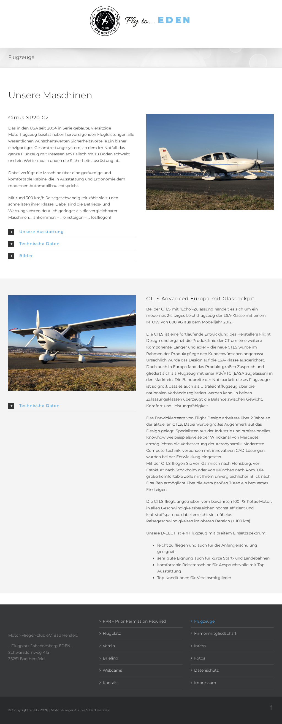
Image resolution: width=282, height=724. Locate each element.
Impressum (205, 682)
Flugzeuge (204, 621)
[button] (72, 232)
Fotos (199, 658)
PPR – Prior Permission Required (134, 621)
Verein (109, 645)
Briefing (110, 658)
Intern (200, 645)
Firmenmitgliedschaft (215, 633)
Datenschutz (206, 670)
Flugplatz (112, 633)
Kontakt (110, 682)
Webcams (112, 670)
